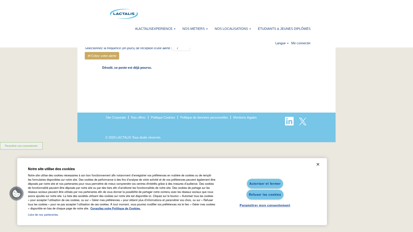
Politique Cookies (163, 117)
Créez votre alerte (103, 56)
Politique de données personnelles (204, 117)
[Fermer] (318, 164)
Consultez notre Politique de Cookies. (115, 208)
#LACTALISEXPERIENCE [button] (154, 29)
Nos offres (138, 117)
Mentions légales (245, 117)
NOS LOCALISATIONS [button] (232, 29)
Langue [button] (281, 43)
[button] (16, 193)
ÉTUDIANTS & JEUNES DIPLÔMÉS (284, 29)
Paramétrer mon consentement (21, 145)
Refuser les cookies (265, 194)
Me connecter (301, 43)
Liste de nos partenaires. (43, 214)
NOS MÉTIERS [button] (194, 29)
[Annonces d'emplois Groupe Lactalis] (124, 13)
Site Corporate (116, 117)
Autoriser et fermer (265, 183)
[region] (172, 191)
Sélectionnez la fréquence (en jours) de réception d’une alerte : (128, 48)
